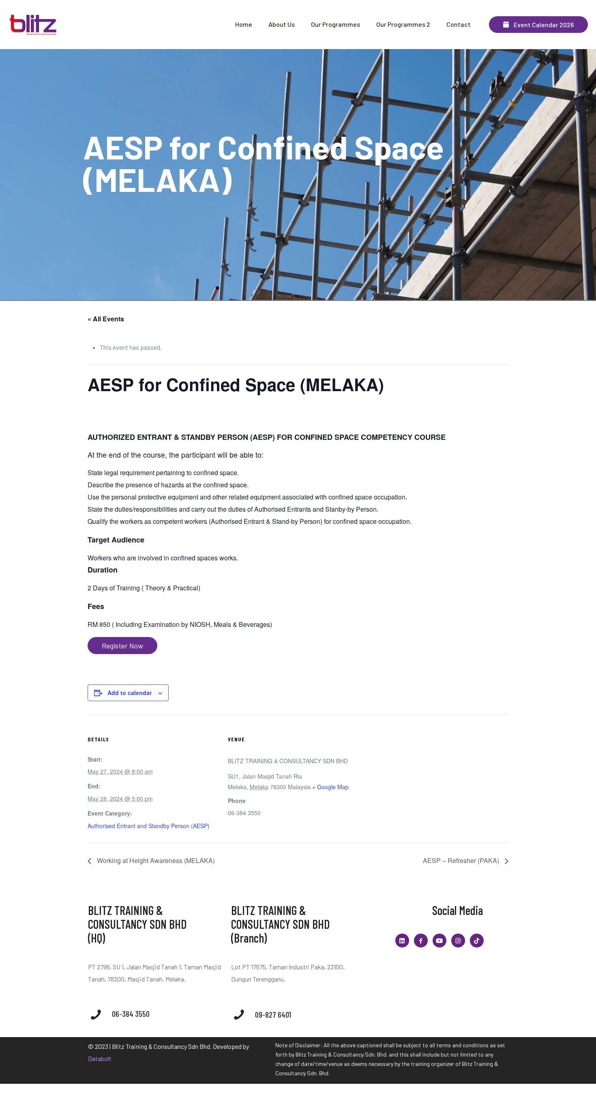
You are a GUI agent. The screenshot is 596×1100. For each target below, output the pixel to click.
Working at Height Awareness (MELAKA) (155, 860)
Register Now (122, 645)
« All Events (106, 318)
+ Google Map (330, 787)
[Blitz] (33, 24)
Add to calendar (129, 693)
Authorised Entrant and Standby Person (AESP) (149, 826)
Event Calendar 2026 (541, 24)
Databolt (99, 1058)
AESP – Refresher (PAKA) (462, 860)
